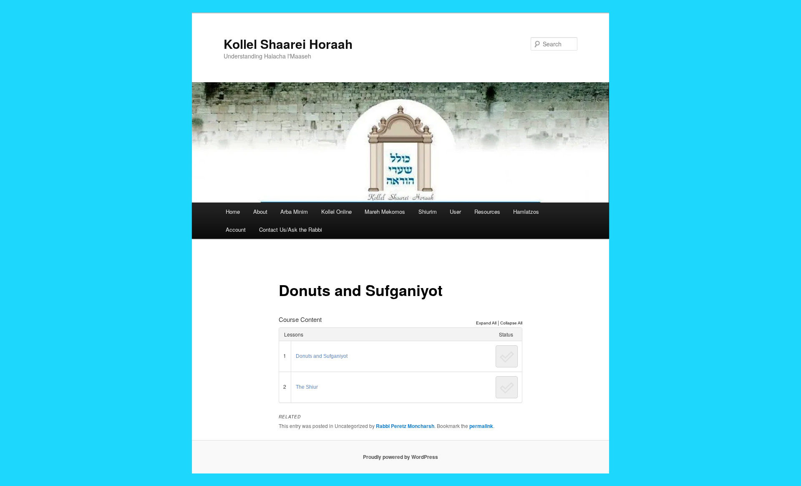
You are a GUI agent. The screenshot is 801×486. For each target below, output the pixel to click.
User (455, 211)
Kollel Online (336, 211)
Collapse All (511, 323)
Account (236, 229)
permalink (481, 426)
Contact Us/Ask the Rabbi (290, 229)
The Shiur (307, 387)
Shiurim (427, 211)
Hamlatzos (526, 211)
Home (233, 211)
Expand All (486, 323)
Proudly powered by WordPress (400, 457)
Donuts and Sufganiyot (322, 356)
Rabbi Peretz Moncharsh (405, 426)
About (260, 211)
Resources (487, 211)
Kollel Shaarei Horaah (288, 44)
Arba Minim (294, 211)
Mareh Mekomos (385, 211)
